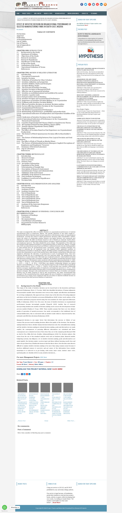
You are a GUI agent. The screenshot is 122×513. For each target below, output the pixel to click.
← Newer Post (21, 421)
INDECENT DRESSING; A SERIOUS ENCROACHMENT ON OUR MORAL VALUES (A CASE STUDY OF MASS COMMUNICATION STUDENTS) (91, 97)
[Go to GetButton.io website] (5, 511)
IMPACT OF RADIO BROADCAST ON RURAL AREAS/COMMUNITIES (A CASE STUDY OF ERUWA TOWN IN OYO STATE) (91, 177)
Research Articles (60, 13)
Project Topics (27, 13)
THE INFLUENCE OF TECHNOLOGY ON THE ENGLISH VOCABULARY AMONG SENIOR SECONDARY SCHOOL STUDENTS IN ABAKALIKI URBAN (90, 153)
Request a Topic (48, 13)
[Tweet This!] (24, 374)
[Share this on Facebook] (22, 374)
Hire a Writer (37, 13)
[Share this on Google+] (27, 374)
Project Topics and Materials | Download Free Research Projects (66, 508)
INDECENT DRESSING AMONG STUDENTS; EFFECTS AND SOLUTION (91, 69)
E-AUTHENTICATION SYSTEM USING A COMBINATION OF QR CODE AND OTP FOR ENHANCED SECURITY (91, 167)
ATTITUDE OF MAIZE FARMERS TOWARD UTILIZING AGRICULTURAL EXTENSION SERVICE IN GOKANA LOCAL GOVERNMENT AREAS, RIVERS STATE (34, 403)
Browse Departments (73, 13)
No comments (20, 29)
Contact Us (85, 13)
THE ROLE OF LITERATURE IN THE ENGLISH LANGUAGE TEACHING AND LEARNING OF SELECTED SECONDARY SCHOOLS (90, 128)
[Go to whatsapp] (4, 507)
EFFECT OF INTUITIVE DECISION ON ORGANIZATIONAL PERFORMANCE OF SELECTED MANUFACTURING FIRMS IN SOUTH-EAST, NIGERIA (44, 25)
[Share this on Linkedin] (29, 374)
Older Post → (71, 421)
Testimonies (94, 13)
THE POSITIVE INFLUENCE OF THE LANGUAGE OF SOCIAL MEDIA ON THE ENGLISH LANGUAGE (89, 140)
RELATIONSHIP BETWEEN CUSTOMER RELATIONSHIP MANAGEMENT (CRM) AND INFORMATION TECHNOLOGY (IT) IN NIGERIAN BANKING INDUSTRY (68, 403)
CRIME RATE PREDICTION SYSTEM (88, 118)
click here (43, 357)
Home (18, 13)
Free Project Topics (83, 109)
